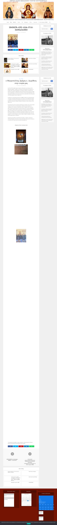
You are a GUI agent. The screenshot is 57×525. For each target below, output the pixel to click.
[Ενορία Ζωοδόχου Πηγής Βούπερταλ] (28, 10)
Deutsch (14, 22)
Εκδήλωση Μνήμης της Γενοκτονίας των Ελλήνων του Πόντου (13, 59)
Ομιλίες (22, 78)
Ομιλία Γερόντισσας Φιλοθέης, (33, 63)
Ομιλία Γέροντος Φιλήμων (32, 58)
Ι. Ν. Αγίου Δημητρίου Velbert (42, 22)
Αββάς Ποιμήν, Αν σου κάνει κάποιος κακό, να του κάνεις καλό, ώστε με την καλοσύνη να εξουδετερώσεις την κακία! (47, 68)
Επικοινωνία (35, 22)
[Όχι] (54, 523)
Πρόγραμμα (26, 22)
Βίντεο (31, 22)
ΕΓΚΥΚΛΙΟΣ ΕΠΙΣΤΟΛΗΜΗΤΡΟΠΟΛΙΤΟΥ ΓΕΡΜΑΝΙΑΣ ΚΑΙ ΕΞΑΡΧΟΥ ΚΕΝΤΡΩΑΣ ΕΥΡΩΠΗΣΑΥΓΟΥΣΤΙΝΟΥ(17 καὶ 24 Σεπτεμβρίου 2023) (28, 489)
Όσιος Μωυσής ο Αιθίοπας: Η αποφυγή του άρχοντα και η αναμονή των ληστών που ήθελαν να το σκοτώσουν (46, 58)
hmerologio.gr (12, 506)
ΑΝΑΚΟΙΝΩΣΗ (31, 69)
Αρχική (8, 22)
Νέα (22, 22)
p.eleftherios (24, 32)
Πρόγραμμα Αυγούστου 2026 (15, 69)
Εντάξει (29, 523)
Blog (11, 22)
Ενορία (19, 22)
